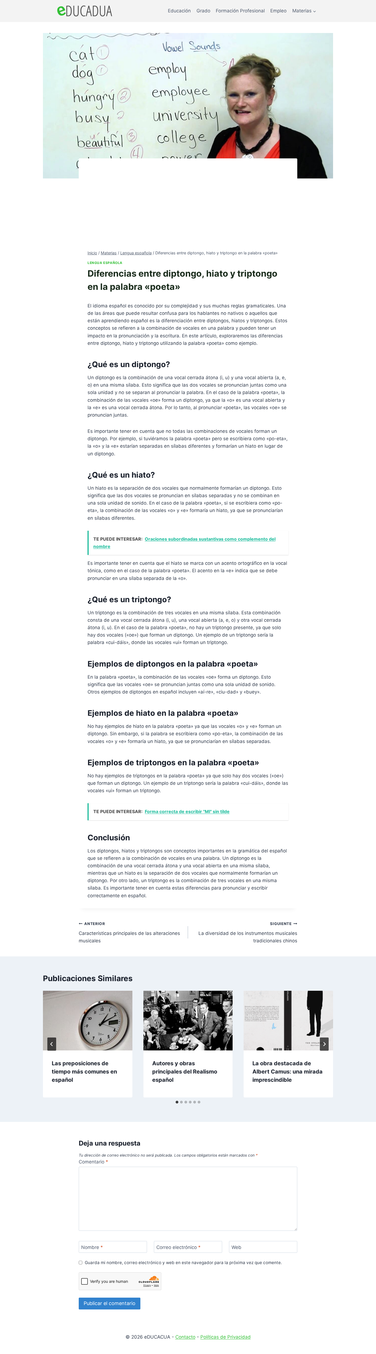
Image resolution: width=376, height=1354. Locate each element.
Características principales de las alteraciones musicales (129, 932)
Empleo (278, 10)
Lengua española (105, 263)
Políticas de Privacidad (225, 1337)
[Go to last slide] (51, 1044)
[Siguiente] (324, 1044)
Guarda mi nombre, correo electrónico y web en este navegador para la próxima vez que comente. (183, 1262)
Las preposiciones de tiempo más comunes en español (84, 1071)
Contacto (185, 1337)
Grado (203, 10)
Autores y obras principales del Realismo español (184, 1071)
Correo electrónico (178, 1247)
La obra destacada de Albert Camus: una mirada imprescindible (287, 1071)
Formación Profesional (240, 10)
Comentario (93, 1162)
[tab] (177, 1102)
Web (236, 1247)
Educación (179, 10)
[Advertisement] (188, 208)
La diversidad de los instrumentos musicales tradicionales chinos (247, 932)
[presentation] (87, 1020)
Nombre (92, 1247)
